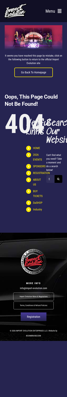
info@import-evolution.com (33, 288)
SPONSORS (39, 166)
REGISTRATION (41, 173)
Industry (37, 209)
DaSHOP (37, 202)
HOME (36, 148)
